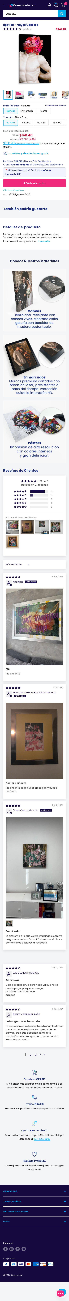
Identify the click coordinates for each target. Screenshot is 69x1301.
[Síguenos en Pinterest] (17, 1249)
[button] (10, 29)
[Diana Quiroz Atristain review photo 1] (34, 868)
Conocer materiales (55, 105)
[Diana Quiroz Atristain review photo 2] (9, 923)
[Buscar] (62, 13)
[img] (13, 577)
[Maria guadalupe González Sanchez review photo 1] (34, 741)
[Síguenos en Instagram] (11, 1249)
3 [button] (35, 1054)
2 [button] (30, 1054)
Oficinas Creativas (13, 190)
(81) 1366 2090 (42, 1139)
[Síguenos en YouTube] (24, 1249)
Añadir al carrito (34, 183)
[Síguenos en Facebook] (5, 1249)
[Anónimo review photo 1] (34, 626)
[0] (63, 5)
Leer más (44, 241)
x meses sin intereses (21, 143)
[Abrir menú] (4, 5)
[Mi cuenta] (49, 5)
